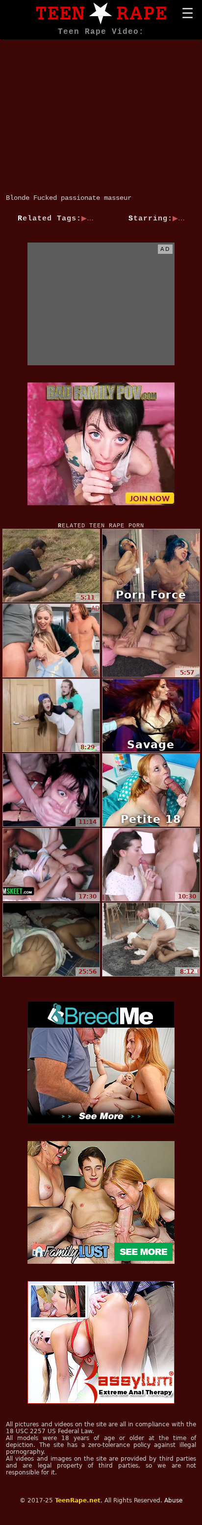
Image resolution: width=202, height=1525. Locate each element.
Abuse (173, 1500)
